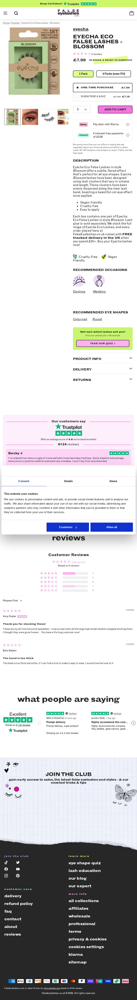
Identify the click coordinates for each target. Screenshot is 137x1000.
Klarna (75, 954)
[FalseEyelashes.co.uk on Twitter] (19, 863)
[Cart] (131, 13)
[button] (5, 13)
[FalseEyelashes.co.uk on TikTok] (7, 863)
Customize (65, 527)
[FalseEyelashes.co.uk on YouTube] (19, 869)
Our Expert (79, 886)
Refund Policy (18, 903)
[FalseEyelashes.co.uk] (68, 13)
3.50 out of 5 (78, 562)
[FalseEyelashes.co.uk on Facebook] (7, 869)
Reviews (12, 934)
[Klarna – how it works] (128, 124)
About (10, 926)
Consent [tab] (23, 481)
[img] (12, 611)
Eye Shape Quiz (84, 863)
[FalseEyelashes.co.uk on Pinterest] (19, 876)
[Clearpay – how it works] (128, 135)
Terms (74, 931)
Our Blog (77, 878)
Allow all (111, 527)
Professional (81, 923)
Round (97, 319)
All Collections (83, 900)
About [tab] (113, 481)
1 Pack (83, 73)
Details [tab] (68, 481)
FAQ (8, 911)
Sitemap (77, 962)
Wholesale (79, 916)
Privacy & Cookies (87, 939)
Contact (12, 919)
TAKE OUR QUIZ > (103, 343)
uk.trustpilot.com (52, 988)
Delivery (12, 896)
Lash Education (84, 870)
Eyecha (80, 29)
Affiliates (78, 908)
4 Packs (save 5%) (113, 73)
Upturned (80, 319)
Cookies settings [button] (86, 946)
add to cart (115, 109)
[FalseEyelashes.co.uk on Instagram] (7, 876)
